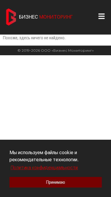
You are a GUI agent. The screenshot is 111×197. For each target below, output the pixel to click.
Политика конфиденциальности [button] (44, 167)
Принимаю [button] (55, 182)
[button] (103, 16)
